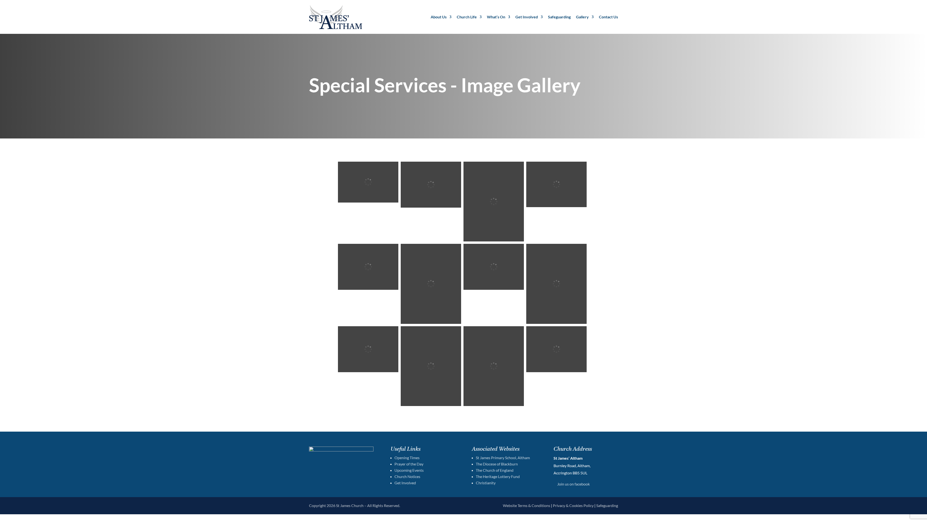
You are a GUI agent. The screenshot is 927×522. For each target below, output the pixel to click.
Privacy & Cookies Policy (573, 505)
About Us (439, 16)
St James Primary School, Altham (503, 457)
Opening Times (407, 457)
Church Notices (407, 476)
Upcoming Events (409, 470)
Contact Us (608, 16)
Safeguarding (559, 16)
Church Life (467, 16)
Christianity (486, 482)
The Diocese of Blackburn (497, 464)
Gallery (582, 16)
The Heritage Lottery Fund (498, 476)
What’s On (496, 16)
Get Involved (526, 16)
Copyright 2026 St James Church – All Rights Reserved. (354, 505)
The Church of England (494, 470)
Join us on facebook (573, 484)
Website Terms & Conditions (526, 505)
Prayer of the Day (408, 464)
